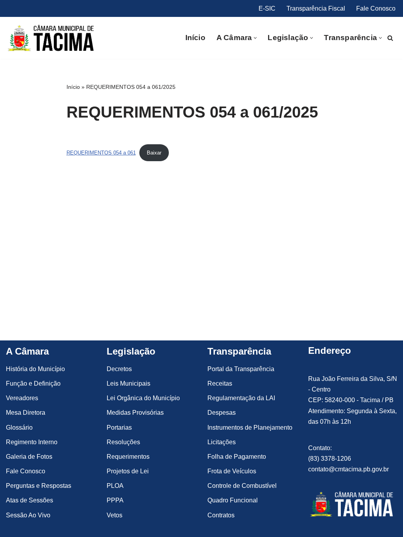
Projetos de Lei (128, 471)
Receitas (219, 383)
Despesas (221, 412)
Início (195, 37)
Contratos (221, 515)
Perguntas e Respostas (38, 485)
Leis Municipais (128, 383)
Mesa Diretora (25, 412)
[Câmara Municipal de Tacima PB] (52, 38)
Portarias (119, 427)
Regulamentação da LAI (241, 398)
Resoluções (123, 442)
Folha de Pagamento (236, 456)
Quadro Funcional (232, 500)
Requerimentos (128, 456)
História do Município (35, 369)
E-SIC (267, 8)
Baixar (154, 153)
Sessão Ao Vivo (28, 515)
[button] (255, 38)
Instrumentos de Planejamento (249, 427)
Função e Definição (33, 383)
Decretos (119, 369)
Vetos (114, 515)
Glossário (19, 427)
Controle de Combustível (242, 485)
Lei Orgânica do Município (143, 398)
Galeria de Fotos (29, 456)
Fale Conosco (376, 8)
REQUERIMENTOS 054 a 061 (101, 153)
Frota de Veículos (231, 471)
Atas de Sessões (29, 500)
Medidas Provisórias (135, 412)
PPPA (115, 500)
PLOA (115, 485)
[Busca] (390, 38)
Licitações (221, 442)
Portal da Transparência (240, 369)
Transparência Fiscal (316, 8)
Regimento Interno (31, 442)
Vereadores (22, 398)
